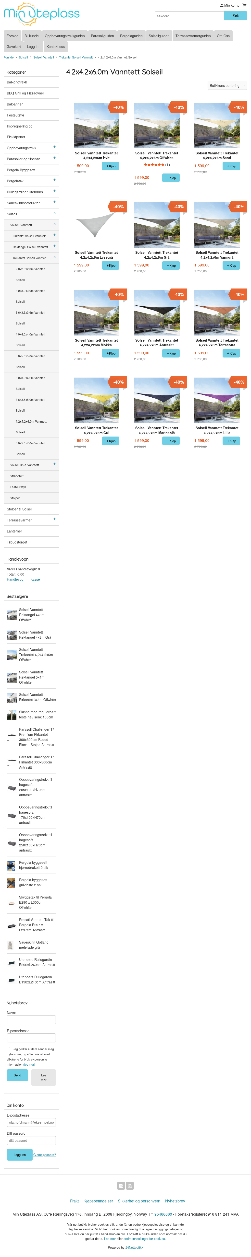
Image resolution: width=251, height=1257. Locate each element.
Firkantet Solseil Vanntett (29, 236)
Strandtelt (17, 475)
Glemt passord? (44, 1154)
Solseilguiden (159, 35)
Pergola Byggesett (21, 169)
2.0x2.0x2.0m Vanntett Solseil (30, 274)
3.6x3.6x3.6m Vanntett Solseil (30, 317)
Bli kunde (32, 35)
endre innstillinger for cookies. (145, 1238)
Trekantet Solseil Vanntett (29, 258)
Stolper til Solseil (19, 509)
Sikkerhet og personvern (139, 1201)
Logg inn (33, 46)
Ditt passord (16, 1133)
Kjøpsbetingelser (98, 1201)
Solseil (12, 213)
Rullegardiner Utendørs (25, 191)
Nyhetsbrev (175, 1201)
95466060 (163, 1214)
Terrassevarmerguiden (193, 35)
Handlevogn (16, 579)
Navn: (11, 1012)
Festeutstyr (15, 115)
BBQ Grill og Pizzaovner (25, 93)
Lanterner (14, 531)
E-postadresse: (18, 1030)
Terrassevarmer (19, 520)
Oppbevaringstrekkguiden (65, 35)
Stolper (15, 498)
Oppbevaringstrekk (21, 147)
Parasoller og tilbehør (23, 158)
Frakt (74, 1201)
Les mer (43, 1077)
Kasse (35, 579)
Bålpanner (15, 104)
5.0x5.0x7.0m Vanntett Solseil (30, 448)
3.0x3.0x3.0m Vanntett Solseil (30, 295)
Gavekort (14, 46)
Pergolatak (15, 180)
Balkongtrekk (17, 82)
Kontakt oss (56, 46)
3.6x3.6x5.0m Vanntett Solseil (30, 404)
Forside (12, 35)
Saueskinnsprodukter (23, 202)
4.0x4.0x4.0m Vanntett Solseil (30, 339)
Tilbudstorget (17, 542)
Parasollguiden (102, 35)
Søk (236, 15)
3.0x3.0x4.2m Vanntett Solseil (30, 383)
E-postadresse (18, 1115)
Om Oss (223, 35)
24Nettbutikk (134, 1247)
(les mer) (29, 1064)
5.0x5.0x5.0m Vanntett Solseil (30, 361)
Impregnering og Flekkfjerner (20, 131)
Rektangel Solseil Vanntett (30, 247)
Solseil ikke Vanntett (24, 464)
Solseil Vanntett (21, 224)
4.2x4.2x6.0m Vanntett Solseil (31, 426)
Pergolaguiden (131, 35)
